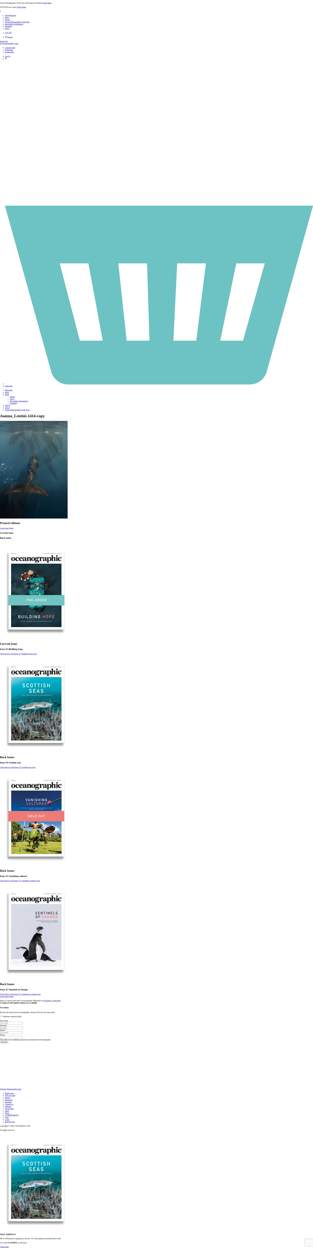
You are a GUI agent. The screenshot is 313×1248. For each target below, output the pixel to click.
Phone (2, 1035)
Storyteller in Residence (14, 24)
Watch (7, 406)
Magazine (8, 390)
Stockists (8, 1102)
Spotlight (8, 26)
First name (4, 1021)
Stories (7, 20)
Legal (7, 1120)
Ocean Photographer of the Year (17, 22)
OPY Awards (10, 1095)
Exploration (9, 52)
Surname (3, 1025)
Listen (7, 408)
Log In (7, 56)
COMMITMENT (12, 1115)
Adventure (9, 50)
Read (7, 395)
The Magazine (10, 15)
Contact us (9, 1104)
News (7, 29)
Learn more (4, 528)
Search (10, 37)
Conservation (10, 48)
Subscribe (8, 386)
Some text (4, 41)
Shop (7, 18)
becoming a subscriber (52, 1001)
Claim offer (4, 1247)
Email (3, 1030)
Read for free (10, 1122)
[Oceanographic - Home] (9, 43)
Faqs (7, 1117)
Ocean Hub (9, 1109)
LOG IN (8, 33)
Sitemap (8, 1106)
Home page (9, 1093)
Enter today (47, 3)
